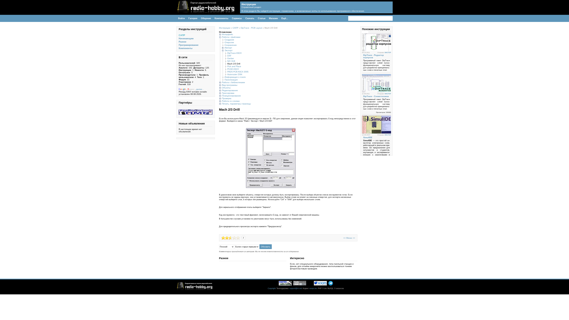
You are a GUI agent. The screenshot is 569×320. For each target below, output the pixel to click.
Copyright (272, 288)
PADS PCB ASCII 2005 (237, 72)
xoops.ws (313, 288)
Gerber (230, 58)
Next (366, 31)
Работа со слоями (231, 101)
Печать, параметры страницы (236, 104)
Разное (182, 41)
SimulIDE (367, 137)
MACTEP (388, 52)
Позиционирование (231, 96)
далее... (200, 89)
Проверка (226, 98)
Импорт (228, 48)
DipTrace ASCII (234, 53)
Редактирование (230, 90)
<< (344, 238)
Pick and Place (234, 66)
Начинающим (186, 38)
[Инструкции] (388, 9)
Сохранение (231, 45)
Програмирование (188, 45)
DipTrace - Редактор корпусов (373, 56)
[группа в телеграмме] (330, 283)
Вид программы (229, 85)
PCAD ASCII (233, 69)
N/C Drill (231, 61)
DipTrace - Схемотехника (376, 96)
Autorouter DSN (234, 74)
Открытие (229, 42)
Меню (349, 238)
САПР (182, 35)
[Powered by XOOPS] (320, 283)
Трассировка (228, 93)
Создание (229, 40)
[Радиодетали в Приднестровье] (195, 110)
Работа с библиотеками (233, 82)
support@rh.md (295, 288)
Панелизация (231, 80)
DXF (229, 56)
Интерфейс (227, 34)
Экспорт (228, 50)
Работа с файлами (231, 37)
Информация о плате (235, 77)
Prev (363, 31)
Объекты (226, 88)
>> (354, 238)
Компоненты (185, 48)
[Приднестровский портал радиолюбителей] (285, 283)
